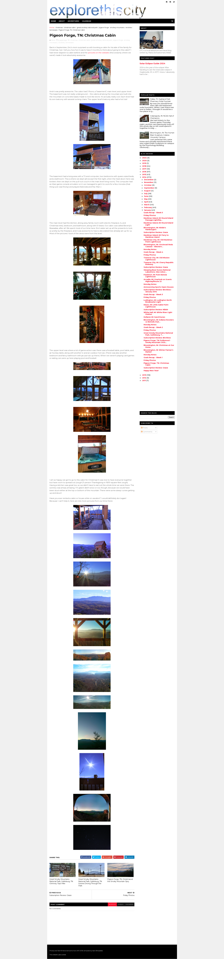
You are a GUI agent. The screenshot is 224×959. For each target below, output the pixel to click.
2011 (144, 380)
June (146, 196)
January (147, 210)
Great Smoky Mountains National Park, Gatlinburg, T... (158, 334)
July (146, 193)
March (147, 205)
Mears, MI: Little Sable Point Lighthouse (156, 306)
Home (53, 21)
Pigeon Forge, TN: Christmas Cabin (156, 364)
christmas (59, 27)
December (149, 180)
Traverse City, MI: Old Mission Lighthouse (157, 259)
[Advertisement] (149, 85)
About (62, 21)
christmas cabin (70, 27)
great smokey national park (87, 27)
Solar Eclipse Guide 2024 (152, 63)
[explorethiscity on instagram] (170, 2)
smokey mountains (117, 27)
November (149, 182)
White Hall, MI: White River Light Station (158, 313)
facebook (129, 904)
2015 (144, 174)
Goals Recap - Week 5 (153, 213)
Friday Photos (150, 215)
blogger (112, 904)
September (149, 188)
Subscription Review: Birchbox (157, 338)
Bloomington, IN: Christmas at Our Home (159, 346)
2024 (144, 158)
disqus (120, 904)
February (148, 207)
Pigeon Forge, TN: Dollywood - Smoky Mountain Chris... (157, 341)
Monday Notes (150, 249)
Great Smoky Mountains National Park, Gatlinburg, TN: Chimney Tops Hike (61, 881)
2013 (144, 375)
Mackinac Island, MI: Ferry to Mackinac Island (156, 236)
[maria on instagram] (166, 2)
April (146, 202)
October (148, 185)
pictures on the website (98, 53)
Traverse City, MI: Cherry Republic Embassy (158, 263)
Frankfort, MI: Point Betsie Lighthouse (155, 276)
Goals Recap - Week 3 (153, 294)
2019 (144, 163)
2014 (144, 177)
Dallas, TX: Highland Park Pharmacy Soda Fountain (160, 100)
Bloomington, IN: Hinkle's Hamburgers (155, 229)
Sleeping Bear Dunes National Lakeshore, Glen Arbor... (157, 271)
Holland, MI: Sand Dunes (154, 317)
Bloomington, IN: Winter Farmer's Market (158, 351)
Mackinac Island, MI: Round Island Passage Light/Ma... (158, 219)
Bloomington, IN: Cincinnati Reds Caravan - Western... (158, 246)
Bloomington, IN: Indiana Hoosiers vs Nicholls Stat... (159, 321)
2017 (144, 169)
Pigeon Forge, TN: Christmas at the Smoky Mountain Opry (120, 880)
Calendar (86, 21)
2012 (144, 378)
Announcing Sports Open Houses (159, 287)
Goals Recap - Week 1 (153, 357)
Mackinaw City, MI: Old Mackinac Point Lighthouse (158, 241)
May (146, 199)
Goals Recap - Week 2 (153, 327)
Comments (147, 432)
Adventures (73, 21)
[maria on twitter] (174, 2)
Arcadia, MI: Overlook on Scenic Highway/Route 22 (158, 280)
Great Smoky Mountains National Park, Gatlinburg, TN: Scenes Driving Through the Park (90, 882)
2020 (144, 161)
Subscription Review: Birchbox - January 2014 (158, 291)
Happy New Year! (151, 371)
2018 (144, 166)
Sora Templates (97, 951)
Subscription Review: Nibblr (156, 310)
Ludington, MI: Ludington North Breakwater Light (158, 301)
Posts (145, 428)
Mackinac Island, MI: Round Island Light (158, 224)
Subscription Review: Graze (156, 232)
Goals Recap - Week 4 (153, 252)
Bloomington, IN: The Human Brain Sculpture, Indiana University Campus (162, 135)
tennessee (53, 30)
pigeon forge (104, 27)
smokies (129, 27)
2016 (144, 172)
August (147, 191)
